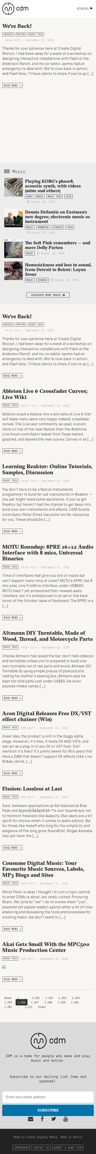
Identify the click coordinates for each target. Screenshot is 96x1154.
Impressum (21, 1147)
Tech (68, 196)
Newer (9, 998)
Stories (58, 227)
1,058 (48, 1002)
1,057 (35, 1002)
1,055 (8, 1002)
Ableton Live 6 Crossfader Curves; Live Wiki (45, 394)
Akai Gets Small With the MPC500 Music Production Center (46, 947)
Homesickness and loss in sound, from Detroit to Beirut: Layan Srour (58, 269)
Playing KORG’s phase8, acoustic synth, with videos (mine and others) (53, 185)
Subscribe (48, 1110)
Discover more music (47, 295)
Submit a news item (68, 1147)
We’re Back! (17, 316)
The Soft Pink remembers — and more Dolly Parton (57, 245)
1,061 (8, 1007)
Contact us (41, 1147)
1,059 (62, 1002)
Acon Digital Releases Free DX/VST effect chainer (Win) (46, 716)
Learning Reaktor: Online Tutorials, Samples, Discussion (47, 469)
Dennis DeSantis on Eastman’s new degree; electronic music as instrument (57, 216)
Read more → (12, 85)
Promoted (43, 227)
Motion (21, 34)
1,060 (75, 1002)
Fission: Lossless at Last (32, 788)
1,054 (76, 998)
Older (42, 1007)
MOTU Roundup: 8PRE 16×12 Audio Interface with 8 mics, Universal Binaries (47, 552)
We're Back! (17, 25)
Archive (8, 34)
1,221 (29, 1007)
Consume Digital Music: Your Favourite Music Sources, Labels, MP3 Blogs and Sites (43, 869)
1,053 (62, 998)
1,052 (49, 998)
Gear (29, 196)
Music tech (36, 34)
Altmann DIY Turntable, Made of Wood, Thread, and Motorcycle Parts (47, 635)
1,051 (36, 998)
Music (39, 196)
